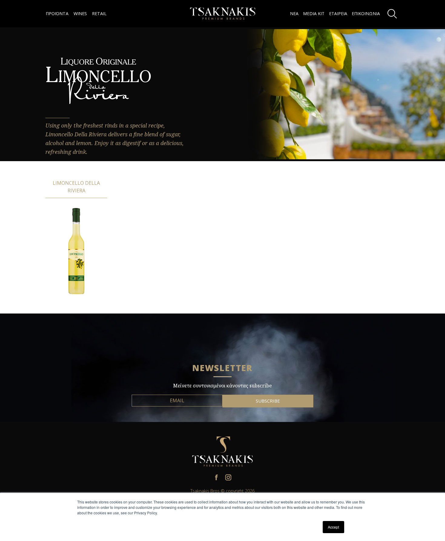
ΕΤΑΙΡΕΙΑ (338, 13)
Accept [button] (333, 526)
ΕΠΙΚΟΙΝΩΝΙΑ (366, 13)
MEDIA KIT (314, 13)
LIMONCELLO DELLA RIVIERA (76, 187)
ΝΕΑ (294, 13)
